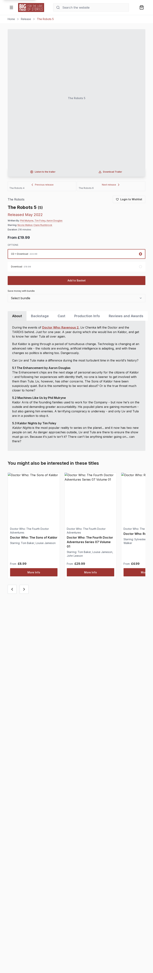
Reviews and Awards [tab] (126, 316)
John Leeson (75, 555)
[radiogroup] (76, 260)
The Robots (16, 199)
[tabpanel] (76, 386)
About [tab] (17, 316)
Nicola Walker (25, 225)
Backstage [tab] (40, 316)
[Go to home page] (31, 7)
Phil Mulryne (26, 220)
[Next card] (24, 589)
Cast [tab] (61, 316)
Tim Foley (40, 220)
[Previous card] (12, 589)
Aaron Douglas (54, 220)
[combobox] (76, 298)
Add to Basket (77, 280)
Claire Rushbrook (42, 225)
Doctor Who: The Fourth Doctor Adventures (29, 530)
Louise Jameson (46, 543)
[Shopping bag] (141, 7)
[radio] (76, 254)
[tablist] (76, 316)
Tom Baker (27, 543)
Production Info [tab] (87, 316)
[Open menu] (11, 7)
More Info (33, 572)
